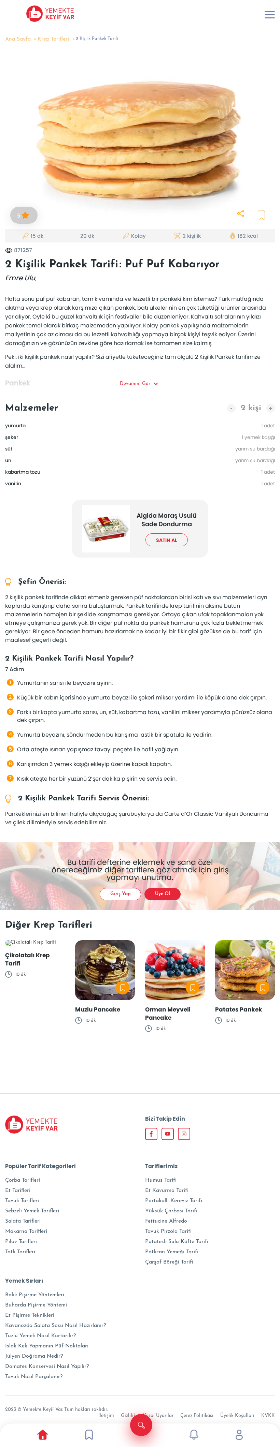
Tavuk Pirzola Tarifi (168, 1231)
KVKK (268, 1415)
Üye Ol (162, 894)
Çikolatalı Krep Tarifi (27, 959)
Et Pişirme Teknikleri (29, 1315)
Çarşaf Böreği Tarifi (169, 1262)
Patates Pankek (238, 1009)
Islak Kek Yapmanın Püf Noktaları (46, 1346)
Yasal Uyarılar (158, 1415)
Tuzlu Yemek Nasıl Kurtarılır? (40, 1336)
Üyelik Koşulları (237, 1415)
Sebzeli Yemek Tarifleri (32, 1211)
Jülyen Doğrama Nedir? (34, 1356)
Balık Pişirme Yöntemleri (34, 1295)
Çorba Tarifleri (22, 1180)
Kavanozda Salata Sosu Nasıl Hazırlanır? (55, 1325)
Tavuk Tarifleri (22, 1201)
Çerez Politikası (196, 1415)
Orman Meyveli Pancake (168, 1013)
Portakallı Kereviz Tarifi (173, 1201)
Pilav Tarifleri (21, 1241)
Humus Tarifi (161, 1180)
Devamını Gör (135, 383)
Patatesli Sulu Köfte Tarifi (176, 1241)
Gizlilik (128, 1415)
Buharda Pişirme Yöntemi (36, 1305)
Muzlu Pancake (97, 1009)
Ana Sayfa (18, 39)
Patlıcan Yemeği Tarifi (171, 1252)
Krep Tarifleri (53, 39)
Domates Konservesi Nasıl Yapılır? (47, 1366)
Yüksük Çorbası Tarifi (171, 1211)
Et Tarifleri (17, 1190)
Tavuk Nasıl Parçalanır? (33, 1376)
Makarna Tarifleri (26, 1231)
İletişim (106, 1415)
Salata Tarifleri (23, 1221)
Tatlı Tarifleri (20, 1252)
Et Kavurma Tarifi (166, 1190)
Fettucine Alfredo (166, 1221)
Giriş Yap (120, 894)
